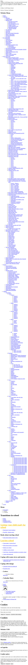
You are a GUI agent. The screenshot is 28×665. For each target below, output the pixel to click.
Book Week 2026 (12, 98)
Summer (15, 322)
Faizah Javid (10, 235)
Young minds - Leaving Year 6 (9, 543)
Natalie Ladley (11, 241)
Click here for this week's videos (20, 457)
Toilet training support (15, 346)
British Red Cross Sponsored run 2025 (16, 133)
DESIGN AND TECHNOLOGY (18, 473)
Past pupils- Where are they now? (13, 231)
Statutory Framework (15, 348)
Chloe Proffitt (11, 233)
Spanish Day (11, 204)
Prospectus (8, 39)
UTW (12, 363)
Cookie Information (10, 592)
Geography (13, 391)
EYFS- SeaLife (11, 256)
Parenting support (9, 270)
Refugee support (14, 141)
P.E (11, 418)
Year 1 (12, 101)
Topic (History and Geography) (17, 432)
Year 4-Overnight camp (13, 250)
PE (11, 332)
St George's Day (11, 205)
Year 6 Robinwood (12, 248)
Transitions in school (12, 279)
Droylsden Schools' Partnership (12, 33)
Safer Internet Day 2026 (13, 110)
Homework (13, 491)
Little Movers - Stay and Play (12, 229)
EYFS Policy (11, 46)
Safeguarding (8, 288)
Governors (8, 30)
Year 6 (12, 107)
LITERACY (13, 464)
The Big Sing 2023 (12, 217)
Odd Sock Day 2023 (12, 219)
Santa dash (10, 224)
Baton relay (13, 64)
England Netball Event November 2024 (16, 179)
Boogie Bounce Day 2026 (13, 90)
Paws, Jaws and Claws (18, 365)
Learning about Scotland (16, 73)
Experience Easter (12, 94)
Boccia (12, 69)
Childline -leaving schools (8, 549)
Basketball (13, 68)
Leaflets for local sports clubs (14, 228)
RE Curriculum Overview (13, 23)
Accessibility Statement (10, 591)
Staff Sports (13, 198)
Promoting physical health (13, 277)
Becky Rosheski (11, 232)
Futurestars (13, 66)
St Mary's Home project (16, 137)
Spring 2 (15, 299)
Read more (5, 575)
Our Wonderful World (18, 367)
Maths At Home (14, 497)
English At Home (14, 498)
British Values (8, 53)
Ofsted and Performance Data (12, 51)
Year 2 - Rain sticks (15, 186)
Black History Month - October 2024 (16, 192)
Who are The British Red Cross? (17, 139)
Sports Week (13, 496)
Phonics (12, 374)
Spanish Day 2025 (12, 146)
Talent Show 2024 (12, 211)
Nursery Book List (15, 339)
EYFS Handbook (12, 47)
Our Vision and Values (13, 21)
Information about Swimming (12, 286)
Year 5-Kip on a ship (12, 249)
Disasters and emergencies (16, 143)
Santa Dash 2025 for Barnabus (14, 113)
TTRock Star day (11, 213)
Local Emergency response (16, 140)
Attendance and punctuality (11, 268)
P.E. (12, 433)
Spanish (12, 436)
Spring (15, 321)
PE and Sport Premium (10, 48)
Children (5, 291)
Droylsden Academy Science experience (16, 178)
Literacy (12, 295)
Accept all (8, 614)
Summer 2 (16, 302)
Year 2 (12, 103)
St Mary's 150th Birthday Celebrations (16, 58)
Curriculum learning (15, 196)
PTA (7, 269)
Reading (12, 372)
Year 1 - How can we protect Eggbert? (19, 80)
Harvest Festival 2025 (12, 119)
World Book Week (12, 207)
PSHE (12, 324)
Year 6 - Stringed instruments (17, 191)
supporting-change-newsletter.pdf (10, 566)
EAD (12, 360)
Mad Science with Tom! (13, 153)
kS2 (12, 136)
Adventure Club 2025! (13, 150)
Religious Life (9, 20)
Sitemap (4, 585)
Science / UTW (14, 311)
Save (12, 663)
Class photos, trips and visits (17, 397)
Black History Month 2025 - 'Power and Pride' (17, 117)
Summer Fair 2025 (12, 132)
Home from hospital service (16, 142)
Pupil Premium (9, 50)
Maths (12, 303)
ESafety (7, 502)
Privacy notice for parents (11, 54)
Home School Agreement (11, 267)
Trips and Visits (14, 395)
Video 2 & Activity (17, 352)
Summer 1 (16, 300)
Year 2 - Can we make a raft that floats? (19, 82)
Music (12, 319)
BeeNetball (13, 200)
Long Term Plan (14, 340)
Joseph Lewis (11, 239)
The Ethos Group (11, 22)
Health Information (10, 257)
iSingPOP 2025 (11, 118)
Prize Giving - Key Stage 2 (13, 60)
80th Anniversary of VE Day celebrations (16, 148)
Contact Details (9, 19)
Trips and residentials (10, 247)
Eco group (8, 36)
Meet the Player (14, 354)
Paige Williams (11, 242)
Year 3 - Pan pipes (14, 187)
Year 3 (12, 104)
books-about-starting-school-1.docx (10, 537)
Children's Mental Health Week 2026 (16, 108)
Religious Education (15, 336)
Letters (12, 495)
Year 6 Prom (10, 61)
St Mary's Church (12, 25)
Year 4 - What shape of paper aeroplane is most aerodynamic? (19, 85)
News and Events (6, 56)
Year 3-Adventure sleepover (14, 251)
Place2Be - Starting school (8, 532)
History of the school (10, 34)
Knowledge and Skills (15, 341)
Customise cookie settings (16, 614)
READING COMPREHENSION (18, 474)
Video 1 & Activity (17, 350)
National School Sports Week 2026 (15, 63)
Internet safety (9, 261)
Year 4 (12, 105)
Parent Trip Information (10, 289)
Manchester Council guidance (9, 530)
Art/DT (12, 480)
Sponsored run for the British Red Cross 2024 (17, 193)
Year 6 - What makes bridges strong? (18, 89)
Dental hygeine (11, 282)
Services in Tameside (12, 271)
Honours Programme (15, 489)
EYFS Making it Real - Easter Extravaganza (17, 96)
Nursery (12, 99)
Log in (4, 504)
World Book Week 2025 (13, 156)
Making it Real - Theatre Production (18, 356)
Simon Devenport (12, 244)
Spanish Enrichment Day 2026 (14, 93)
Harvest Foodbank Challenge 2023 (15, 214)
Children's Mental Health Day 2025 (15, 168)
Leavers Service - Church (13, 62)
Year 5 (12, 106)
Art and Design (14, 434)
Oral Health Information (16, 345)
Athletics (13, 70)
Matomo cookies (7, 642)
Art (11, 385)
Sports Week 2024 (12, 194)
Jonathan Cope (11, 238)
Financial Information (10, 35)
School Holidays (9, 265)
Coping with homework (8, 554)
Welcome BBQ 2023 (12, 212)
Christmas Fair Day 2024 (13, 170)
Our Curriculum (9, 40)
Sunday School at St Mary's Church (15, 208)
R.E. (12, 435)
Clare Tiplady (11, 234)
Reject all (3, 614)
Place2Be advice (6, 568)
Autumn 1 (16, 296)
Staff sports (13, 71)
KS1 (12, 135)
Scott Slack (10, 243)
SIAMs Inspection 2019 (13, 26)
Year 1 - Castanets (14, 185)
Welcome (8, 18)
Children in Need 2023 (13, 220)
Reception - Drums (15, 184)
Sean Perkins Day (12, 210)
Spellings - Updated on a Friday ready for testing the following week (19, 493)
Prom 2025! (10, 130)
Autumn (15, 320)
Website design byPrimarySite (9, 599)
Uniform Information (10, 284)
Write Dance (13, 349)
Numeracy (13, 381)
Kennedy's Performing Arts (16, 361)
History (12, 390)
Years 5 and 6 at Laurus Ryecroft (15, 129)
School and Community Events (12, 57)
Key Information (6, 37)
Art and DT (13, 405)
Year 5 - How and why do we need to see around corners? (18, 87)
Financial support (11, 272)
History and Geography (16, 406)
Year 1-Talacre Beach (12, 254)
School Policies (9, 42)
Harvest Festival (14, 359)
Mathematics (13, 375)
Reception (13, 100)
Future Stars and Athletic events (17, 199)
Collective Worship (12, 28)
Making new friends (7, 547)
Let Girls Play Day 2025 (13, 155)
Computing (13, 393)
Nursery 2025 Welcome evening (12, 263)
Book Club (13, 357)
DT (11, 386)
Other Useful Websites (15, 347)
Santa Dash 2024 (11, 169)
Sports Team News (10, 227)
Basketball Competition (16, 201)
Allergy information (10, 55)
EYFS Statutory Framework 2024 (18, 378)
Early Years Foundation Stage (12, 44)
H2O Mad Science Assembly (14, 147)
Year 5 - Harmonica (15, 190)
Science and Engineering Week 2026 (16, 75)
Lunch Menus (8, 285)
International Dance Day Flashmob (15, 149)
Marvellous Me (17, 364)
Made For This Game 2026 (14, 97)
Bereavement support (12, 278)
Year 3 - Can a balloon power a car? (18, 83)
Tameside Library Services (13, 283)
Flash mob (13, 72)
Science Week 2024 (12, 206)
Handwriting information (11, 290)
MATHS (13, 456)
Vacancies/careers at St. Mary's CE (13, 262)
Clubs (12, 411)
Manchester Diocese (12, 27)
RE (11, 400)
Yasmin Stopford (11, 246)
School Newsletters (10, 226)
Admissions (8, 43)
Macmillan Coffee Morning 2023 (15, 215)
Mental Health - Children (13, 276)
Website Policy (9, 593)
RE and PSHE (14, 384)
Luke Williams (11, 240)
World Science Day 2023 (13, 218)
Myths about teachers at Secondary (10, 545)
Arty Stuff (13, 499)
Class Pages (8, 292)
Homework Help (9, 500)
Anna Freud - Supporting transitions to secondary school (14, 552)
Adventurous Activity (15, 203)
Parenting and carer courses (14, 274)
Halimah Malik (11, 236)
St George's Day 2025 (12, 151)
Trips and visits (14, 442)
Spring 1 (15, 298)
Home (4, 15)
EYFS (12, 134)
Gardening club (14, 426)
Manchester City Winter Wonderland (18, 355)
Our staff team (9, 29)
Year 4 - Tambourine (15, 189)
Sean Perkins (13, 167)
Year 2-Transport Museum (13, 253)
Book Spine (8, 41)
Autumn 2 (16, 297)
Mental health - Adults (12, 275)
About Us (5, 16)
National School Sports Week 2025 (15, 144)
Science (12, 370)
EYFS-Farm (10, 255)
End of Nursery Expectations (17, 342)
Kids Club (8, 32)
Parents (4, 264)
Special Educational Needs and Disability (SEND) (16, 49)
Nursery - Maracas (15, 183)
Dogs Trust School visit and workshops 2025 (17, 154)
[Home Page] (1, 5)
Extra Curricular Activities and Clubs (13, 225)
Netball (12, 65)
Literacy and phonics (15, 399)
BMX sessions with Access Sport (18, 197)
